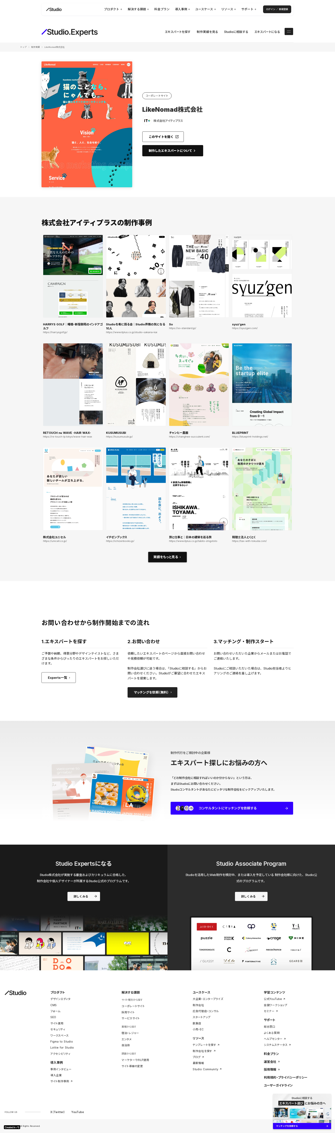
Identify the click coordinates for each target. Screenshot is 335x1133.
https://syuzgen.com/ (245, 328)
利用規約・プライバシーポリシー (285, 1077)
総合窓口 (269, 1026)
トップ (23, 47)
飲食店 (197, 1023)
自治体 (126, 1045)
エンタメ (127, 1039)
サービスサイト (131, 1018)
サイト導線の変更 (132, 1066)
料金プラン (271, 1054)
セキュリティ (57, 1029)
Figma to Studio (61, 1041)
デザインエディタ (60, 999)
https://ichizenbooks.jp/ (120, 541)
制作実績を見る (207, 32)
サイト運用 (57, 1023)
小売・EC (198, 1029)
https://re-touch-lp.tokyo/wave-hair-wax (67, 436)
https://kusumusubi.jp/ (119, 436)
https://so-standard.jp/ (182, 328)
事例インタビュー (61, 1069)
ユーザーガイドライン (278, 1085)
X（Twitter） (57, 1112)
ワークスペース (59, 1035)
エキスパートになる (267, 32)
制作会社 (198, 1005)
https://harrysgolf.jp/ (55, 332)
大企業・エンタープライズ (208, 999)
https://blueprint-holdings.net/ (250, 436)
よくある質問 (272, 1032)
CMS (53, 1005)
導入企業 (56, 1075)
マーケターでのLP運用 (135, 1060)
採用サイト (128, 1012)
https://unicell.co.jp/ (55, 541)
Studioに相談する (236, 32)
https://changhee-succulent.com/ (189, 436)
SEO (53, 1017)
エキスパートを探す (178, 32)
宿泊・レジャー (130, 1033)
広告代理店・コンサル (206, 1011)
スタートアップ (202, 1017)
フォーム (55, 1011)
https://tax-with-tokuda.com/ (249, 541)
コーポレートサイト (133, 1006)
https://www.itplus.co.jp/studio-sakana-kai (131, 332)
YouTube (77, 1112)
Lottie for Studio (62, 1047)
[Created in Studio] (12, 1127)
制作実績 (35, 47)
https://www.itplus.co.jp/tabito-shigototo (193, 541)
